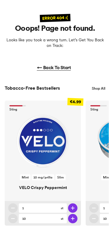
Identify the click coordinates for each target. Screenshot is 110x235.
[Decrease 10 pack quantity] (13, 218)
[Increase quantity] (72, 208)
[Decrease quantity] (13, 208)
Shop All (98, 88)
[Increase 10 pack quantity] (72, 218)
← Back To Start (54, 67)
